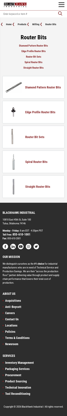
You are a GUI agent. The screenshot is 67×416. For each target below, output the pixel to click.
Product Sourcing (16, 381)
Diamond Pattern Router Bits (33, 45)
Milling (35, 24)
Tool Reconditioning (17, 393)
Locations (11, 325)
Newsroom (11, 344)
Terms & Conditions (17, 338)
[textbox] (33, 14)
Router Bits (50, 24)
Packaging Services (17, 369)
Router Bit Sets (33, 56)
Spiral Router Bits (33, 62)
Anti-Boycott (13, 307)
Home (9, 24)
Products (22, 24)
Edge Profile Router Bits (33, 51)
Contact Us (12, 319)
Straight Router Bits (33, 67)
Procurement (13, 375)
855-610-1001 (21, 234)
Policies (10, 331)
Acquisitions (13, 300)
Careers (10, 313)
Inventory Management (19, 362)
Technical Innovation (18, 387)
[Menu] (61, 5)
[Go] (60, 13)
